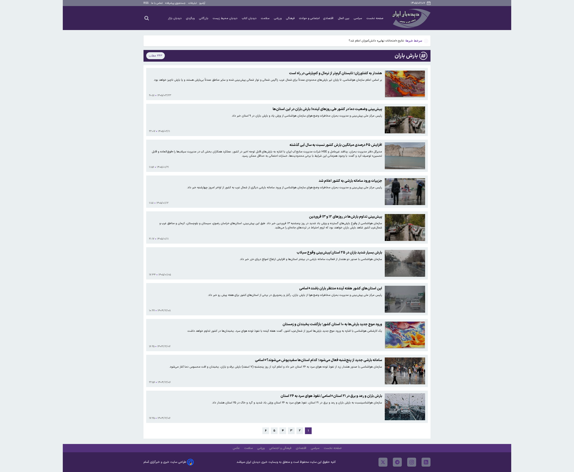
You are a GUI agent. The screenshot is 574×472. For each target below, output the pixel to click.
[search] (146, 18)
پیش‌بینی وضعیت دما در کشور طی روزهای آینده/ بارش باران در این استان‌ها (327, 109)
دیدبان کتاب (249, 18)
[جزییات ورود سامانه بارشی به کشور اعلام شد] (405, 191)
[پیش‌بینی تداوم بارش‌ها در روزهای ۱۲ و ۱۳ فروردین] (405, 227)
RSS (146, 3)
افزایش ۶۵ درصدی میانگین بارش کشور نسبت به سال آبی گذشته (335, 145)
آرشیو (202, 3)
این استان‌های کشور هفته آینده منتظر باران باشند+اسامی (340, 288)
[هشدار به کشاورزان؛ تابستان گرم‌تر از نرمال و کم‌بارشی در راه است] (405, 84)
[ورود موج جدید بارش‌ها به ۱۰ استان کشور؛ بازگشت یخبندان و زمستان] (405, 335)
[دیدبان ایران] (410, 18)
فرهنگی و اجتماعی (280, 448)
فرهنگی (291, 18)
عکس (237, 448)
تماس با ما (157, 3)
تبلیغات (192, 3)
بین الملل (344, 18)
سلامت (265, 18)
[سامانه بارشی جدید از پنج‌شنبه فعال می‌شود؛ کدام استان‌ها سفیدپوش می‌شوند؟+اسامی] (405, 370)
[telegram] (397, 462)
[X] (382, 462)
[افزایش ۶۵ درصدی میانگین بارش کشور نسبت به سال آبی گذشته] (405, 155)
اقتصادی (328, 18)
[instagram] (411, 462)
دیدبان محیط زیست (225, 18)
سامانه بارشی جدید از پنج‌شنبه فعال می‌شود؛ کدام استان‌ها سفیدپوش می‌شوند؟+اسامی (318, 360)
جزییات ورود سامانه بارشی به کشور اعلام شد (350, 181)
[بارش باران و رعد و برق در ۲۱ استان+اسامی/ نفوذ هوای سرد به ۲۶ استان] (405, 406)
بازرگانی (204, 18)
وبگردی (191, 18)
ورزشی (278, 18)
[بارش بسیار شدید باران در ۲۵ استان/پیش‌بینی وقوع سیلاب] (405, 263)
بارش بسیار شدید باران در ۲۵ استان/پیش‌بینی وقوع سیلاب (339, 252)
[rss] (426, 462)
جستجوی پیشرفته (175, 3)
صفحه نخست (375, 18)
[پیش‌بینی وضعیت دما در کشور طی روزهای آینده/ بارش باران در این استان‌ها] (405, 119)
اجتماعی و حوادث (309, 18)
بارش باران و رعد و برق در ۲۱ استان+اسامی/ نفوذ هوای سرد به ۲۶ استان (331, 396)
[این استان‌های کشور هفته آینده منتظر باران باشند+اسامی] (405, 299)
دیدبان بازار (175, 18)
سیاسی (358, 18)
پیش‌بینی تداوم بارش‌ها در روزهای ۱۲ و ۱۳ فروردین (345, 216)
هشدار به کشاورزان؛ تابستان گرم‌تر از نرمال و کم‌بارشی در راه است (335, 73)
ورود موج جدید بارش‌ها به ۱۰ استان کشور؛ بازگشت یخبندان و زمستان (332, 324)
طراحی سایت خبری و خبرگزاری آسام (165, 462)
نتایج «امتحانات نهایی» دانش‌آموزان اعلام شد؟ (376, 41)
